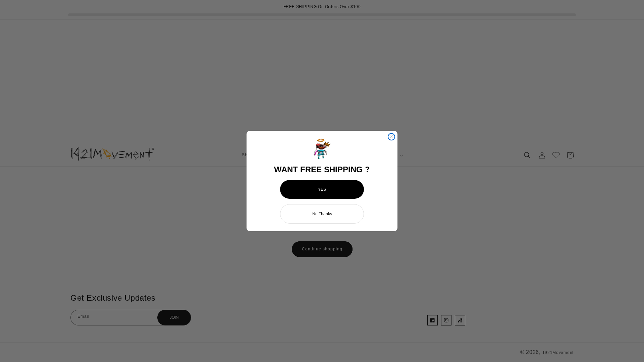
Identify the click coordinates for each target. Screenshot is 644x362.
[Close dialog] (391, 136)
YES (322, 189)
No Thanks (322, 214)
